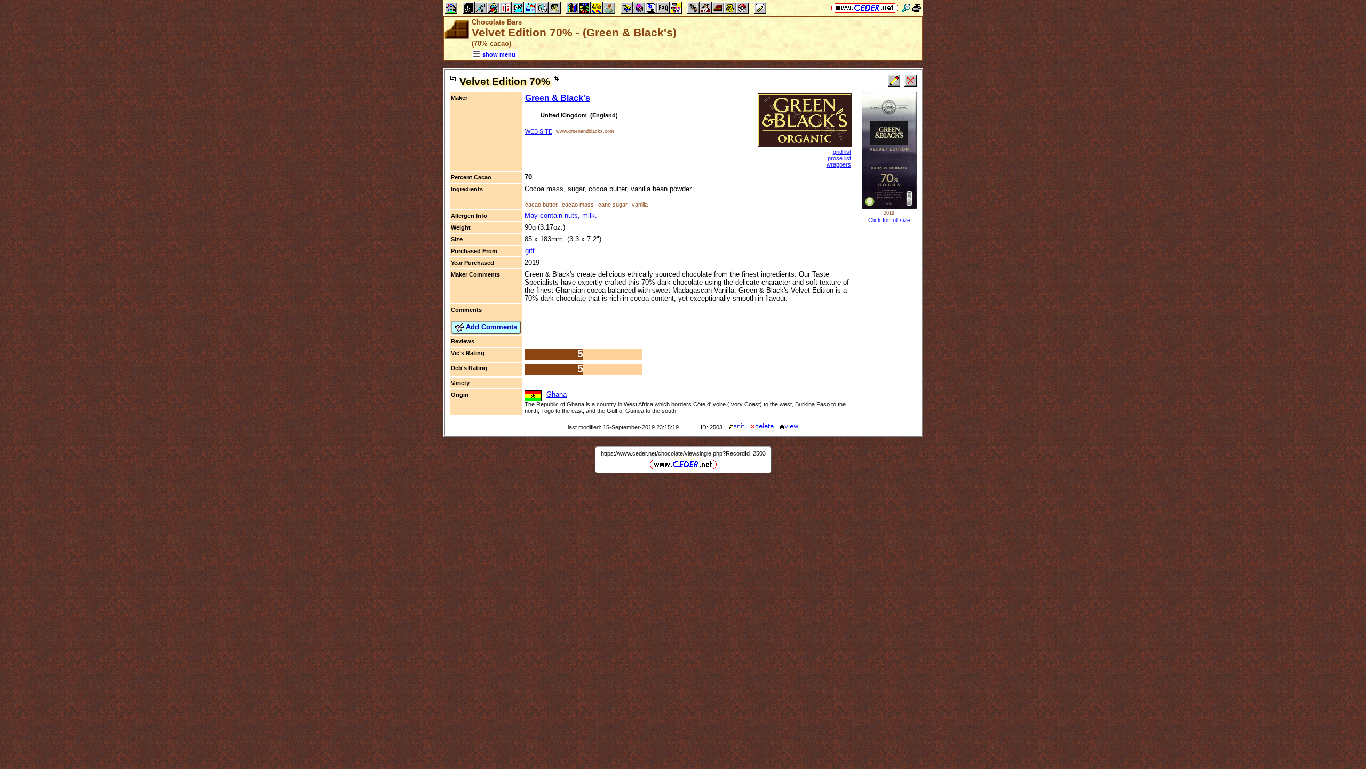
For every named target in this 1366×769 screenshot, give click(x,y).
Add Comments (490, 327)
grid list (842, 151)
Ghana (556, 394)
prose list (839, 158)
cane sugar (613, 204)
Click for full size (889, 220)
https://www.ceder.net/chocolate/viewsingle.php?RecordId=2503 (683, 453)
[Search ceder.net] (906, 8)
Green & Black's (557, 98)
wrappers (839, 164)
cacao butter (541, 204)
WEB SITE (538, 131)
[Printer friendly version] (916, 8)
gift (530, 251)
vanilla (640, 204)
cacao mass (578, 204)
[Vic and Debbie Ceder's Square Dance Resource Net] (865, 8)
